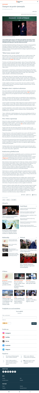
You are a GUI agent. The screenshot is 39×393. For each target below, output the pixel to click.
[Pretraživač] (30, 391)
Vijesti (3, 386)
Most (27, 297)
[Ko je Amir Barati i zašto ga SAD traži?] (31, 276)
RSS (20, 378)
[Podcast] (19, 391)
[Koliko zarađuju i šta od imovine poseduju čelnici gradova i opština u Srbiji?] (19, 293)
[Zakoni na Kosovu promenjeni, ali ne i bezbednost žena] (10, 210)
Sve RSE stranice (5, 380)
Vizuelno (3, 388)
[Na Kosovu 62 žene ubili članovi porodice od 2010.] (5, 241)
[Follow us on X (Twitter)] (6, 372)
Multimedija (5, 237)
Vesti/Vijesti (23, 206)
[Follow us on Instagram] (10, 372)
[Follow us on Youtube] (8, 372)
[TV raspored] (15, 372)
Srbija (15, 297)
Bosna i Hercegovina (18, 280)
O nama (3, 378)
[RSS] (13, 372)
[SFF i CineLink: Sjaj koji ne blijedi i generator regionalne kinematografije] (28, 258)
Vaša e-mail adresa (6, 315)
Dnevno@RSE (5, 4)
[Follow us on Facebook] (3, 372)
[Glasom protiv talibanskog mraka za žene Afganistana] (28, 244)
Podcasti (22, 237)
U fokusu (4, 271)
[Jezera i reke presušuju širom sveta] (5, 245)
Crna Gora (28, 280)
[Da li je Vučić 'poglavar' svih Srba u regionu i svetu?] (31, 293)
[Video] (9, 391)
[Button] (35, 11)
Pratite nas (34, 323)
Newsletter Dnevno (23, 388)
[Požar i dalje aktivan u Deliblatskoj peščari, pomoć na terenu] (5, 250)
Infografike (4, 280)
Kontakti (21, 380)
